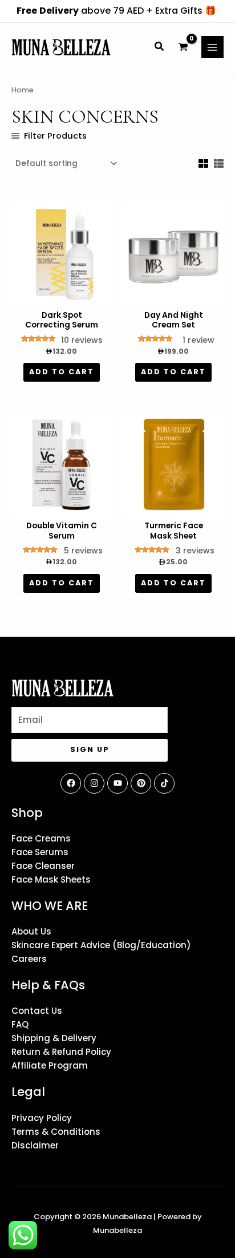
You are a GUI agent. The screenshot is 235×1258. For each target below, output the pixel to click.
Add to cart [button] (61, 372)
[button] (160, 48)
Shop (27, 812)
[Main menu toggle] (212, 47)
